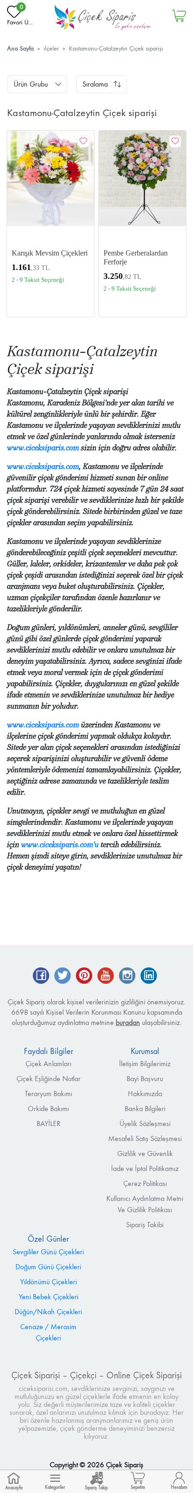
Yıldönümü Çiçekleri (48, 1281)
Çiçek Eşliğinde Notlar (48, 1078)
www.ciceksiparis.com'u (60, 844)
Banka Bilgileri (145, 1108)
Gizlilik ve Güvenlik (145, 1153)
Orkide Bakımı (48, 1108)
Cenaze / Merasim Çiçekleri (48, 1332)
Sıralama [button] (95, 84)
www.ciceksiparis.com (43, 447)
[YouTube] (105, 976)
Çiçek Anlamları (48, 1063)
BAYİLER (48, 1123)
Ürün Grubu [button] (31, 84)
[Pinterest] (84, 976)
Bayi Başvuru (144, 1078)
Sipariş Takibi (144, 1224)
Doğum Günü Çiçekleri (48, 1266)
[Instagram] (127, 976)
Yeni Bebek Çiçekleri (48, 1296)
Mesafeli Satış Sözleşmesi (145, 1138)
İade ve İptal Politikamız (144, 1168)
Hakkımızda (145, 1093)
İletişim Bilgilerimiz (145, 1063)
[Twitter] (62, 976)
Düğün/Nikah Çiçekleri (48, 1311)
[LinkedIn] (149, 976)
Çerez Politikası (145, 1183)
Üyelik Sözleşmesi (145, 1123)
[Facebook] (41, 976)
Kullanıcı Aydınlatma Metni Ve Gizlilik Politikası (144, 1204)
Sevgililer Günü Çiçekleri (48, 1251)
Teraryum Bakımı (48, 1093)
